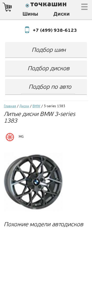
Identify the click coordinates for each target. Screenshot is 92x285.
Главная (10, 106)
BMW (36, 106)
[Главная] (46, 6)
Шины (30, 14)
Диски (61, 14)
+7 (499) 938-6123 (50, 30)
